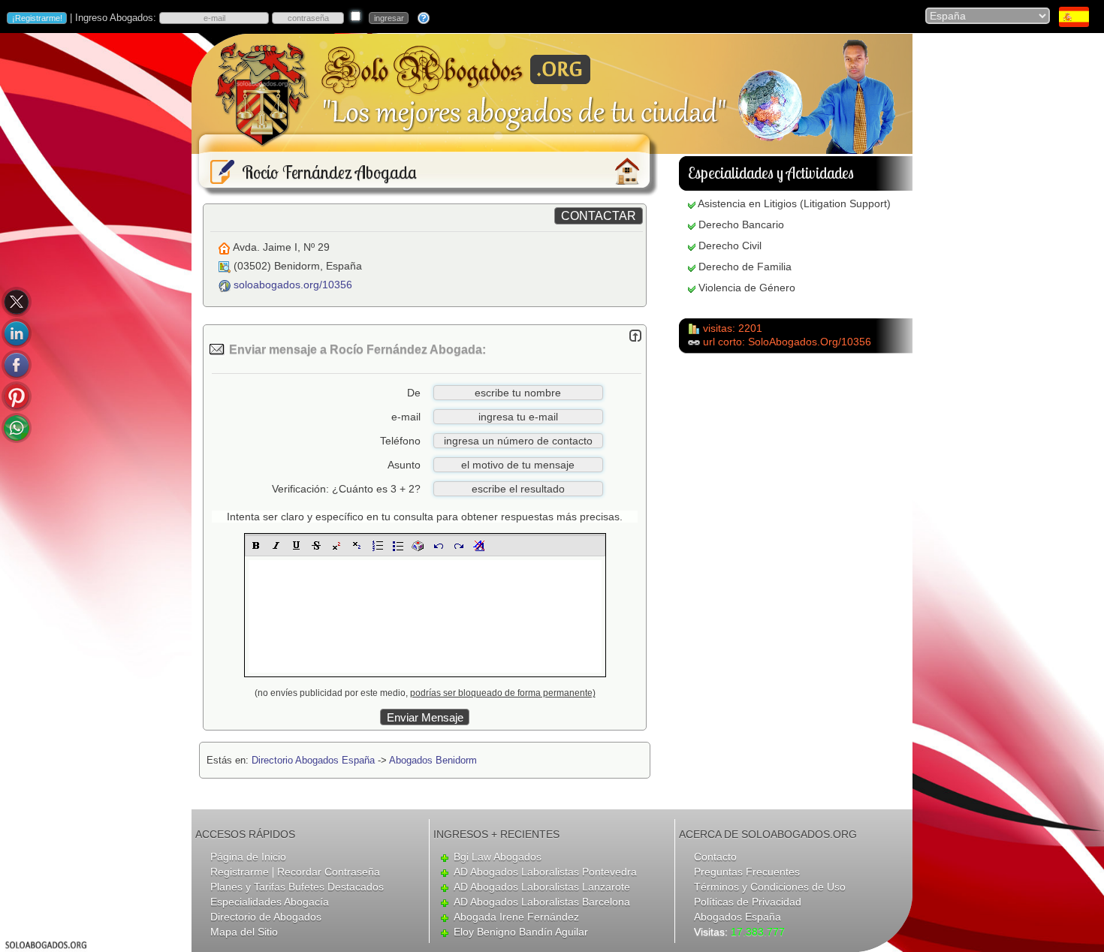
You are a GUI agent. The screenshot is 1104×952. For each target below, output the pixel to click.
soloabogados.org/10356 (293, 285)
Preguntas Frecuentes (747, 872)
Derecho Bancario (741, 224)
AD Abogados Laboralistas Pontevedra (545, 872)
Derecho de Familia (745, 267)
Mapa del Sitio (244, 932)
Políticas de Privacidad (747, 902)
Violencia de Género (746, 288)
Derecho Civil (730, 246)
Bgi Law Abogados (497, 857)
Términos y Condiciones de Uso (770, 887)
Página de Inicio (248, 857)
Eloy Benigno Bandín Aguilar (521, 932)
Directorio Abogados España (313, 760)
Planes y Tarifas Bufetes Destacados (297, 887)
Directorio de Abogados (265, 917)
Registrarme (239, 872)
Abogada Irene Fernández (516, 917)
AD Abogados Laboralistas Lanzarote (542, 887)
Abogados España (737, 917)
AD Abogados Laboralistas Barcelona (542, 902)
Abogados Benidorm (433, 760)
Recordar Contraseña (328, 872)
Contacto (715, 857)
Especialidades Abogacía (269, 902)
